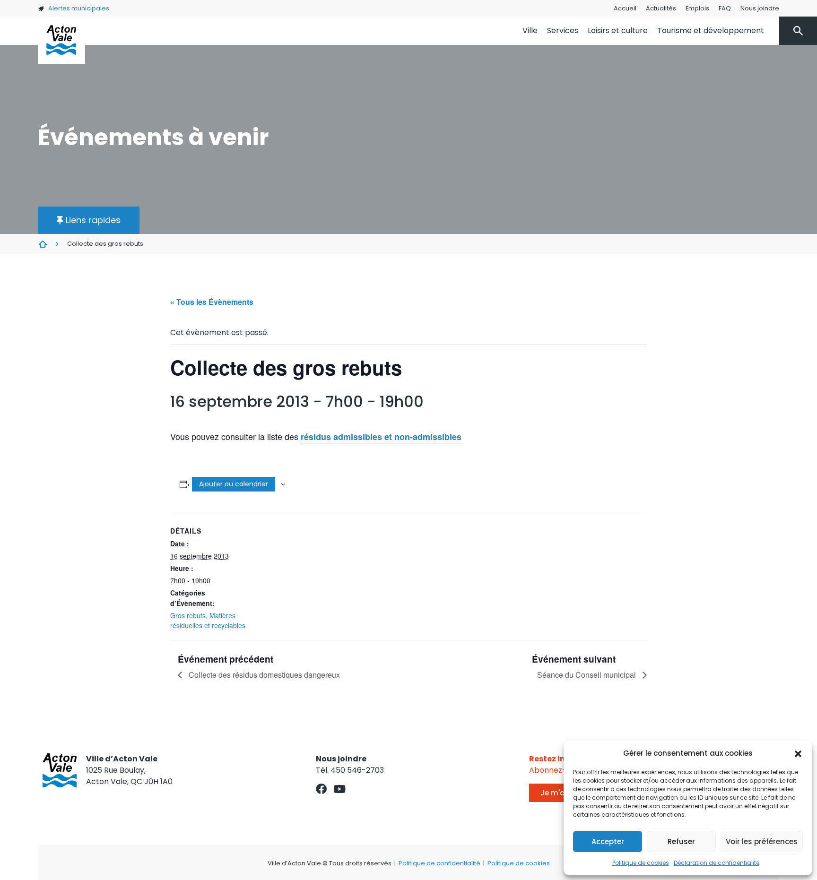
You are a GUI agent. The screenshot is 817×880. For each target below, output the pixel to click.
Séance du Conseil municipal (587, 674)
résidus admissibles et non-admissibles (381, 437)
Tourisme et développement (710, 30)
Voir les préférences (762, 841)
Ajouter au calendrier (233, 484)
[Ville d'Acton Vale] (61, 40)
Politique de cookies (640, 863)
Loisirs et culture (618, 30)
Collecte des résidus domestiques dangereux (263, 674)
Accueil (625, 8)
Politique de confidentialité (439, 863)
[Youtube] (339, 789)
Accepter (607, 841)
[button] (798, 753)
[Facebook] (321, 789)
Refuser (681, 841)
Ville (530, 30)
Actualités (661, 8)
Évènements (42, 244)
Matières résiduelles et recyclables (207, 620)
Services (562, 30)
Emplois (697, 8)
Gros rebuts (188, 615)
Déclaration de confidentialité (716, 863)
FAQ (725, 8)
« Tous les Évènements (211, 301)
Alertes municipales (78, 8)
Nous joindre (759, 8)
